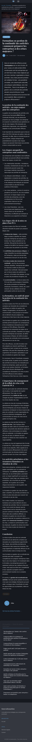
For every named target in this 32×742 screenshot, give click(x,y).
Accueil (3, 5)
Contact (4, 732)
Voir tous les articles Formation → (11, 611)
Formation (8, 5)
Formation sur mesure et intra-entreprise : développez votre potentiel (15, 669)
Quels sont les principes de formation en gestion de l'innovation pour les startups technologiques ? (14, 687)
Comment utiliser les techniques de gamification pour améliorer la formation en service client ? (15, 638)
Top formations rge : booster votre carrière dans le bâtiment (15, 632)
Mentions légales (6, 729)
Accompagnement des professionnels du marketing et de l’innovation (14, 664)
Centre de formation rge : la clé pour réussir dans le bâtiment (15, 659)
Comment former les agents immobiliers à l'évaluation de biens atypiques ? (15, 644)
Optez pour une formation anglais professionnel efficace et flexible (12, 681)
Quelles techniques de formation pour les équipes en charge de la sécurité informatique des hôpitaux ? (15, 675)
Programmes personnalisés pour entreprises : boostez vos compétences (15, 693)
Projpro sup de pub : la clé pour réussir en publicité (14, 649)
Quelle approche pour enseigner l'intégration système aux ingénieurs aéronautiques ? (15, 654)
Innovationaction (8, 709)
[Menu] (18, 1)
